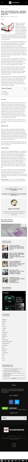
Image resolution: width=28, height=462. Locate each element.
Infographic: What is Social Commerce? (14, 189)
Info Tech (4, 326)
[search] (25, 418)
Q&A (3, 347)
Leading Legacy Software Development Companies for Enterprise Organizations (17, 280)
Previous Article (14, 187)
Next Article (14, 192)
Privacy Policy (12, 436)
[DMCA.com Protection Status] (10, 409)
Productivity (4, 345)
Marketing (4, 334)
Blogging (4, 319)
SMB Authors (6, 16)
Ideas (3, 325)
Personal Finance (5, 343)
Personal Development (7, 341)
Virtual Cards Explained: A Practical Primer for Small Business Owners (16, 272)
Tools (3, 358)
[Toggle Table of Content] (24, 89)
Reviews (4, 350)
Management (5, 332)
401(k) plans (5, 94)
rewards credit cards (14, 151)
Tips (3, 356)
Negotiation (4, 336)
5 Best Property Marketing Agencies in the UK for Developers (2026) (16, 247)
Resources (4, 349)
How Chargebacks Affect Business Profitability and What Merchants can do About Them (17, 264)
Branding (4, 321)
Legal (3, 330)
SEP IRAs (5, 91)
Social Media (5, 352)
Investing (4, 328)
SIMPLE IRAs (5, 93)
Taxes (2, 19)
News (3, 337)
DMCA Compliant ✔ (22, 409)
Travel (3, 360)
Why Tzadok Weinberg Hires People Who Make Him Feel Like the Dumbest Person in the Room (16, 256)
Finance (4, 323)
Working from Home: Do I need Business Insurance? (14, 194)
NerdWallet (21, 179)
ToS (20, 436)
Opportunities (5, 339)
